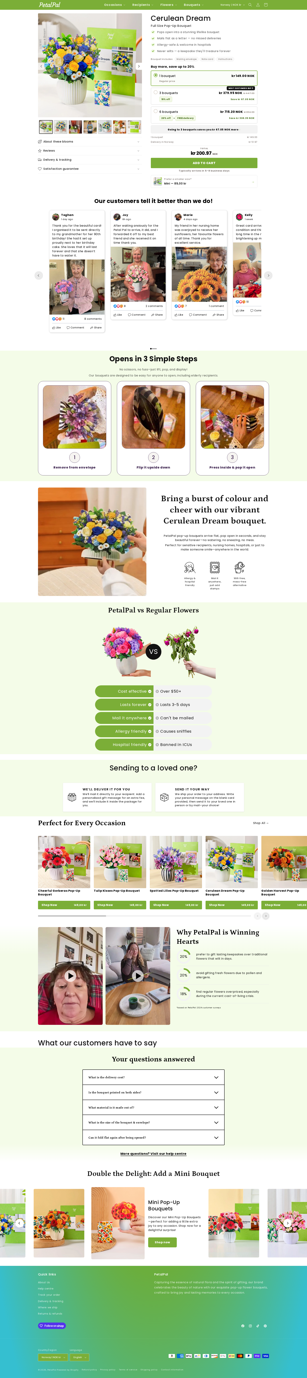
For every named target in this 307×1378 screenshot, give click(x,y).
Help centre (46, 1288)
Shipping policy (149, 1369)
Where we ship (48, 1307)
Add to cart (204, 163)
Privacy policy (107, 1369)
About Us (44, 1282)
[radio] (204, 78)
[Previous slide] (38, 275)
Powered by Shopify (68, 1369)
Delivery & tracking (50, 1301)
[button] (114, 5)
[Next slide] (268, 275)
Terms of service (128, 1369)
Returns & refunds (50, 1313)
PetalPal (51, 1369)
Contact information (172, 1369)
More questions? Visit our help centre (153, 1154)
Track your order (49, 1295)
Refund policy (89, 1369)
